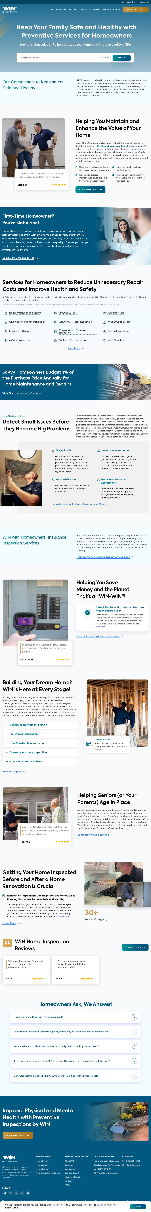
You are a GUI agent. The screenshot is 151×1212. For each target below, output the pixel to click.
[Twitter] (16, 1193)
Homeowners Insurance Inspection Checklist (103, 557)
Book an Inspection (14, 772)
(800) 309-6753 (133, 1161)
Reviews (96, 9)
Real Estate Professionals (48, 1173)
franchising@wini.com (107, 1173)
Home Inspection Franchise (106, 1161)
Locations (70, 1169)
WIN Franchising (128, 2)
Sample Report (72, 1173)
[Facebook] (10, 1193)
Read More (100, 627)
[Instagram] (4, 1193)
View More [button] (74, 348)
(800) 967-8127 (104, 1169)
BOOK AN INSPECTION (135, 9)
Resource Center (110, 9)
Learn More (9, 923)
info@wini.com (133, 1165)
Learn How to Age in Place (93, 835)
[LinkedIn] (22, 1193)
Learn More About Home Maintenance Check (79, 504)
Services (72, 9)
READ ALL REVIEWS (135, 947)
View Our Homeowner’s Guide (20, 393)
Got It (138, 1206)
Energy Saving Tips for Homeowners (98, 636)
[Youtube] (28, 1193)
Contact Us (144, 2)
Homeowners (42, 1165)
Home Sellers (42, 1169)
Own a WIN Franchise (104, 1157)
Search (121, 58)
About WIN (85, 9)
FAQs (67, 1185)
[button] (104, 58)
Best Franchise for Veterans (107, 1165)
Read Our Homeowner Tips (18, 258)
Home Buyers (42, 1161)
